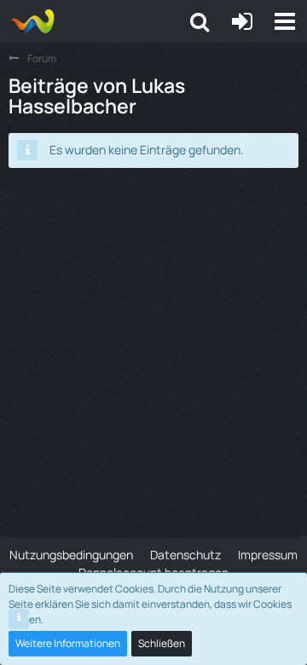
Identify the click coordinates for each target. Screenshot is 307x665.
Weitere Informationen (67, 643)
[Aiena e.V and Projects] (32, 21)
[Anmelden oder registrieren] (242, 21)
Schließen (161, 643)
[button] (285, 21)
